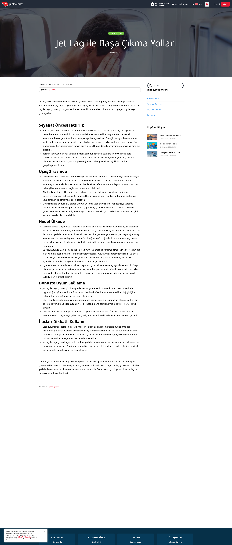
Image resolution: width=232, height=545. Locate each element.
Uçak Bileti (96, 542)
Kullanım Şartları (175, 542)
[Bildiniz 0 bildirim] (207, 4)
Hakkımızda (57, 542)
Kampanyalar (135, 542)
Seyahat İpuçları (116, 33)
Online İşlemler (181, 4)
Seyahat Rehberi (154, 109)
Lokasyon (151, 115)
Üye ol (217, 4)
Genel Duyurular (154, 98)
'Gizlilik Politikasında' (24, 537)
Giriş (225, 4)
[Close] (44, 532)
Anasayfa (42, 84)
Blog (49, 84)
